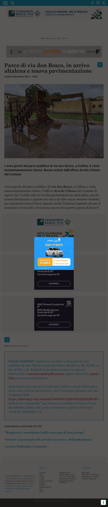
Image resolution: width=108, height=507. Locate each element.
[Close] (74, 237)
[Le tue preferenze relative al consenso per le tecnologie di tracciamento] (103, 502)
